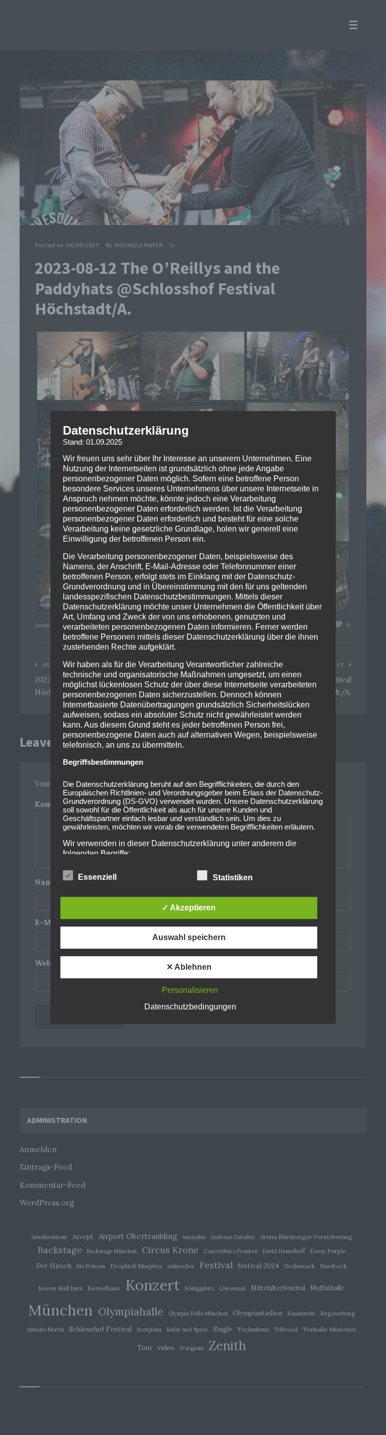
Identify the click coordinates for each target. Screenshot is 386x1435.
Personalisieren (190, 990)
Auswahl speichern (189, 937)
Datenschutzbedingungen (190, 1006)
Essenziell (98, 877)
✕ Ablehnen (189, 967)
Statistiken (234, 877)
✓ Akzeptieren (189, 907)
